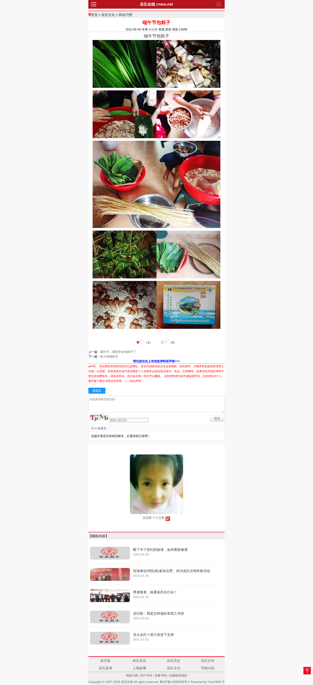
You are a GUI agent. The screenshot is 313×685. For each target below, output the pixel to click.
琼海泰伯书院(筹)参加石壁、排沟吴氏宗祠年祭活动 (171, 571)
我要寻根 (161, 675)
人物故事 (139, 668)
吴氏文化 (108, 15)
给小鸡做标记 (109, 356)
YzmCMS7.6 (216, 682)
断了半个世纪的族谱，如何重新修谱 (160, 549)
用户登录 (146, 675)
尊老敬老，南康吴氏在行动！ (155, 592)
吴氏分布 (207, 660)
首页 (94, 15)
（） (144, 342)
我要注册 (132, 675)
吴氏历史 (173, 660)
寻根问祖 (207, 668)
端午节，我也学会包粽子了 (118, 351)
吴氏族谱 (105, 668)
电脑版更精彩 (178, 675)
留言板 (105, 660)
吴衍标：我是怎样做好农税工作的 (158, 613)
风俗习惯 (125, 15)
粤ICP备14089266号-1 (175, 682)
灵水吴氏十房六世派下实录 (153, 635)
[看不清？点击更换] (99, 417)
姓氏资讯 (139, 660)
